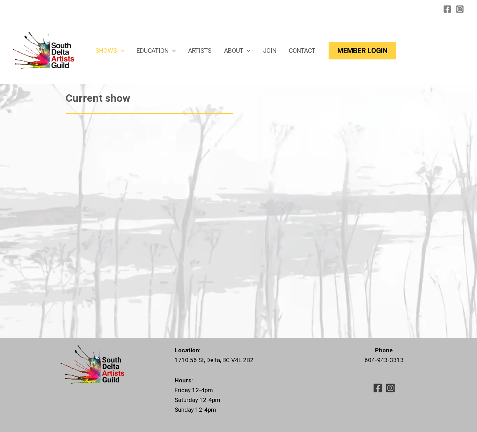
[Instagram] (460, 9)
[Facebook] (447, 9)
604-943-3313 (384, 360)
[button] (120, 50)
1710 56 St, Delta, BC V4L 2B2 (214, 360)
